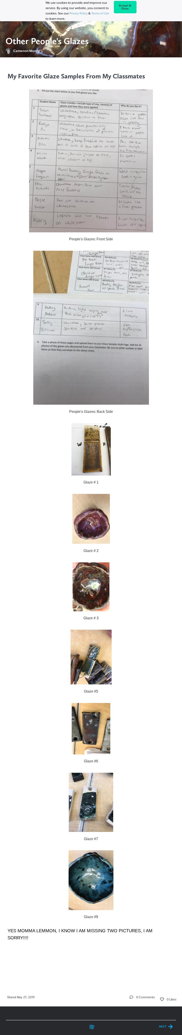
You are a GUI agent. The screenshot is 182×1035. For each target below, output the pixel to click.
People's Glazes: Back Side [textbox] (91, 412)
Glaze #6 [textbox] (91, 761)
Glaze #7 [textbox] (91, 839)
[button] (131, 997)
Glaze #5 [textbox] (91, 691)
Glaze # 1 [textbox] (91, 482)
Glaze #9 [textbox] (91, 917)
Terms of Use (100, 13)
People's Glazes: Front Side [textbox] (91, 239)
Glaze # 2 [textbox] (91, 551)
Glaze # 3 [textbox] (91, 618)
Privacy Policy (78, 13)
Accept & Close (125, 7)
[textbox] (91, 505)
